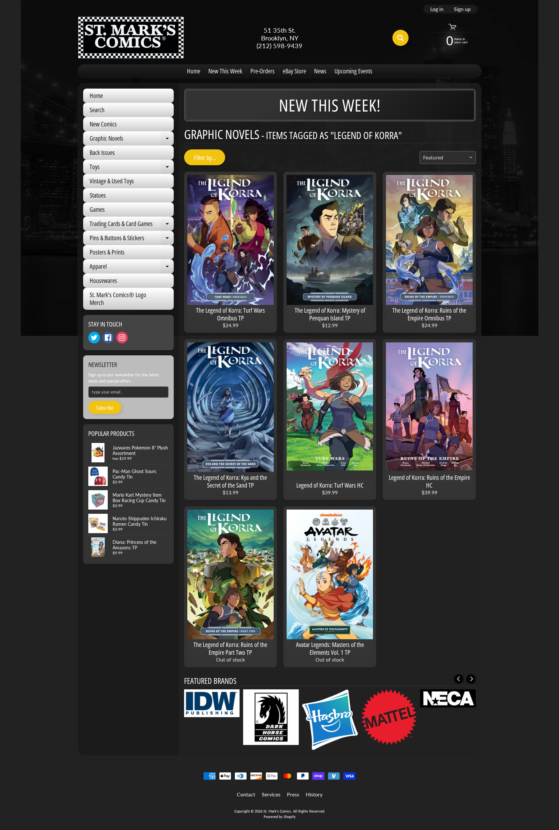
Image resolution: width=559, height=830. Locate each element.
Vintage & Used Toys (112, 181)
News (320, 71)
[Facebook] (108, 337)
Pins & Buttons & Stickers (132, 239)
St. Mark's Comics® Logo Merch (118, 298)
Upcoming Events (353, 71)
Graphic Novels (132, 140)
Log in (437, 9)
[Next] (471, 679)
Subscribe (105, 407)
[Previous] (459, 679)
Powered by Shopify (280, 816)
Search (97, 109)
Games (97, 209)
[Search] (400, 38)
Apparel (132, 268)
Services (271, 794)
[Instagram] (122, 337)
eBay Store (294, 71)
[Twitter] (94, 337)
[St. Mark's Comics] (131, 37)
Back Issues (102, 152)
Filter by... (204, 157)
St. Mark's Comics (277, 811)
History (314, 794)
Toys (132, 168)
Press (293, 794)
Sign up (462, 9)
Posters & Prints (107, 252)
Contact (246, 794)
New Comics (103, 124)
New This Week (225, 71)
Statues (98, 195)
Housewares (103, 280)
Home (193, 71)
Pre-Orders (262, 71)
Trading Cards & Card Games (132, 225)
